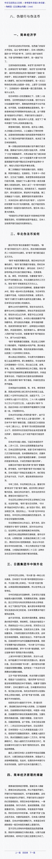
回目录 (25, 853)
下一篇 (32, 853)
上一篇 (18, 853)
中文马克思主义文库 (13, 3)
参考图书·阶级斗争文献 (35, 3)
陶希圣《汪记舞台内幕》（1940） (20, 7)
